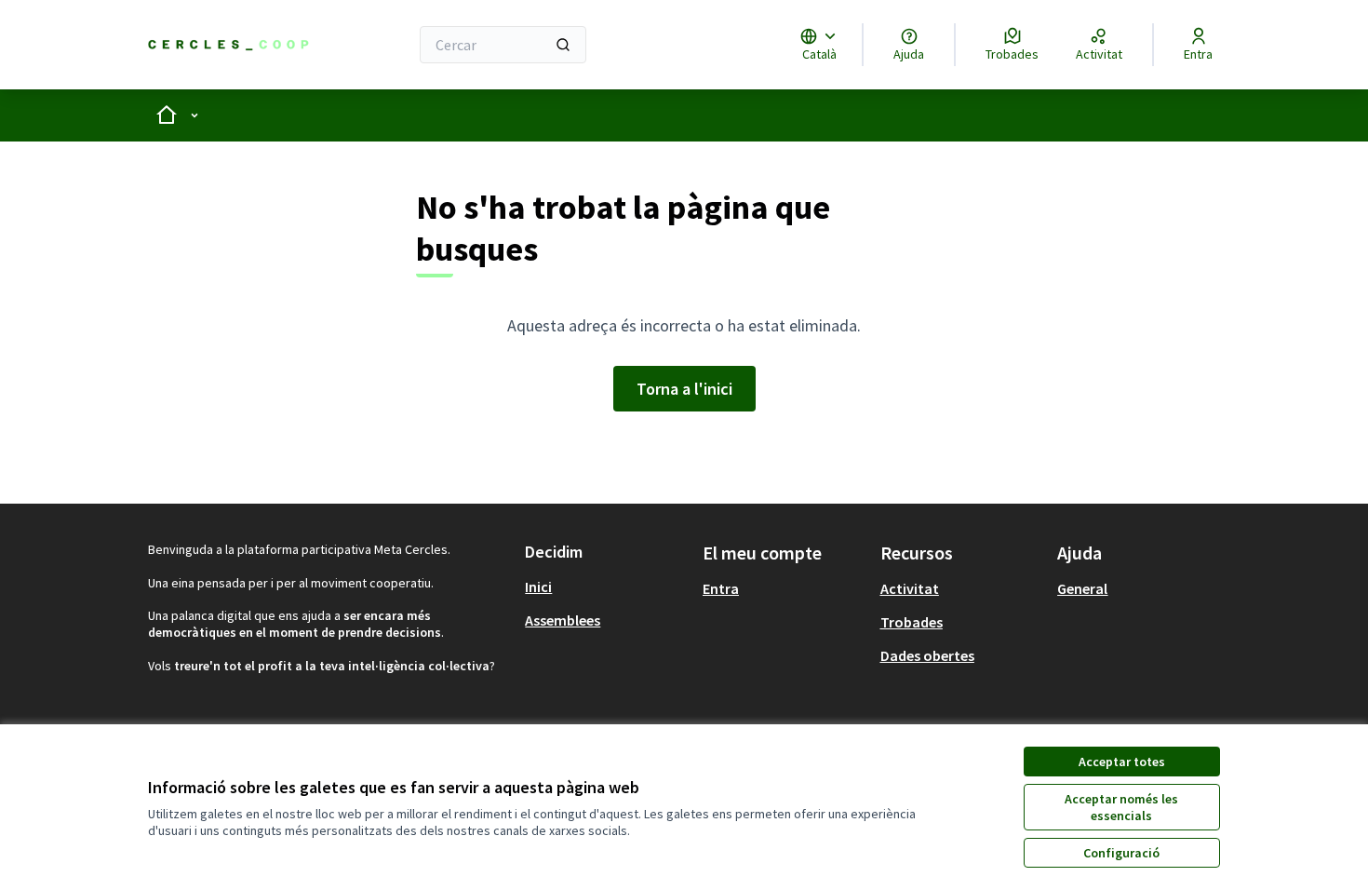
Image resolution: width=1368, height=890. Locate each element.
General (1082, 588)
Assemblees (562, 620)
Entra (721, 588)
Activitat (909, 588)
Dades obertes (927, 655)
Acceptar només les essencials (1121, 807)
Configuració (1121, 852)
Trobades (911, 622)
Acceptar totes (1122, 761)
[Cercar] (563, 44)
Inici (538, 586)
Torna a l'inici (684, 388)
